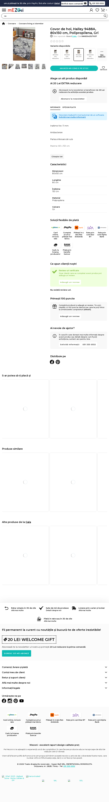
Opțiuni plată (69, 107)
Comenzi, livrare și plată (15, 667)
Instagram (10, 701)
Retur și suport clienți (13, 677)
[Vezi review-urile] (78, 41)
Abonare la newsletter (73, 99)
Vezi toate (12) (101, 55)
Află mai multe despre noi (16, 683)
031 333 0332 (98, 3)
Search (105, 16)
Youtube (21, 701)
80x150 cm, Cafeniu (67, 56)
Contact (85, 3)
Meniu (4, 10)
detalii (53, 3)
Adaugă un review (70, 282)
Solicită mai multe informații (72, 117)
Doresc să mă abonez (16, 653)
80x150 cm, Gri (78, 55)
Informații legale (11, 688)
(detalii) (87, 309)
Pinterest (16, 701)
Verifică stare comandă (72, 4)
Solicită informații (69, 344)
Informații (55, 107)
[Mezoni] (3, 23)
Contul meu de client (13, 672)
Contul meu (91, 10)
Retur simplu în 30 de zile (23, 608)
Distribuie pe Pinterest (58, 362)
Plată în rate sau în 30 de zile (58, 619)
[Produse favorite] (97, 10)
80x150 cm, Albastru (55, 56)
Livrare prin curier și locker (92, 608)
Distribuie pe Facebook (52, 362)
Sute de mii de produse (57, 608)
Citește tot (57, 156)
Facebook (4, 701)
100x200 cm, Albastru (90, 56)
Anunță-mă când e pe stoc (74, 68)
